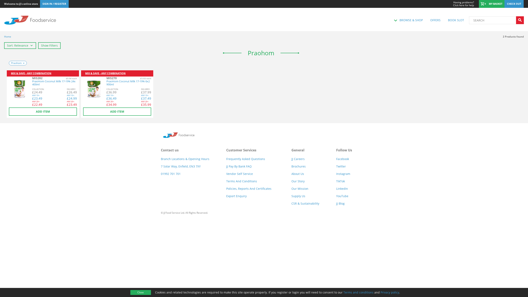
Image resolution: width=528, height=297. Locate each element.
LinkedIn (342, 189)
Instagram (343, 174)
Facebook (342, 159)
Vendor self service (239, 174)
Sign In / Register (54, 4)
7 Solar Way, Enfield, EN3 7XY (181, 166)
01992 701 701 (171, 174)
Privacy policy (390, 292)
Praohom (16, 63)
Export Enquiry (236, 196)
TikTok (340, 181)
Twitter (341, 166)
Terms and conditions (358, 292)
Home (7, 36)
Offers (435, 20)
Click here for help (463, 4)
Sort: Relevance (17, 45)
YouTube (342, 196)
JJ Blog (340, 203)
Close (140, 292)
